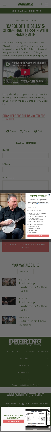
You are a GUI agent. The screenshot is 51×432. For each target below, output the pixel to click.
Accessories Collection (43, 203)
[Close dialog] (49, 195)
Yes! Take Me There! (13, 421)
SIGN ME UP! (38, 236)
